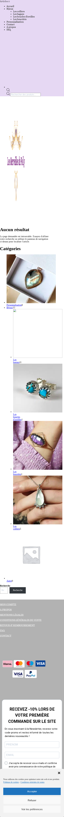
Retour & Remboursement (17, 625)
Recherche (5, 586)
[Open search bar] (8, 90)
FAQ (9, 29)
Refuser (32, 800)
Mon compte (8, 604)
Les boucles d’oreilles (24, 16)
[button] (59, 773)
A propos (11, 27)
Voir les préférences (32, 809)
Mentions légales (11, 614)
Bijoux (10, 8)
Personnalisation (15, 21)
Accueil (10, 6)
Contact (11, 24)
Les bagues (18, 14)
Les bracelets (19, 19)
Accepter (32, 791)
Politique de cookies (11, 782)
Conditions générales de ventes (32, 782)
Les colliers (19, 11)
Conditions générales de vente (21, 620)
